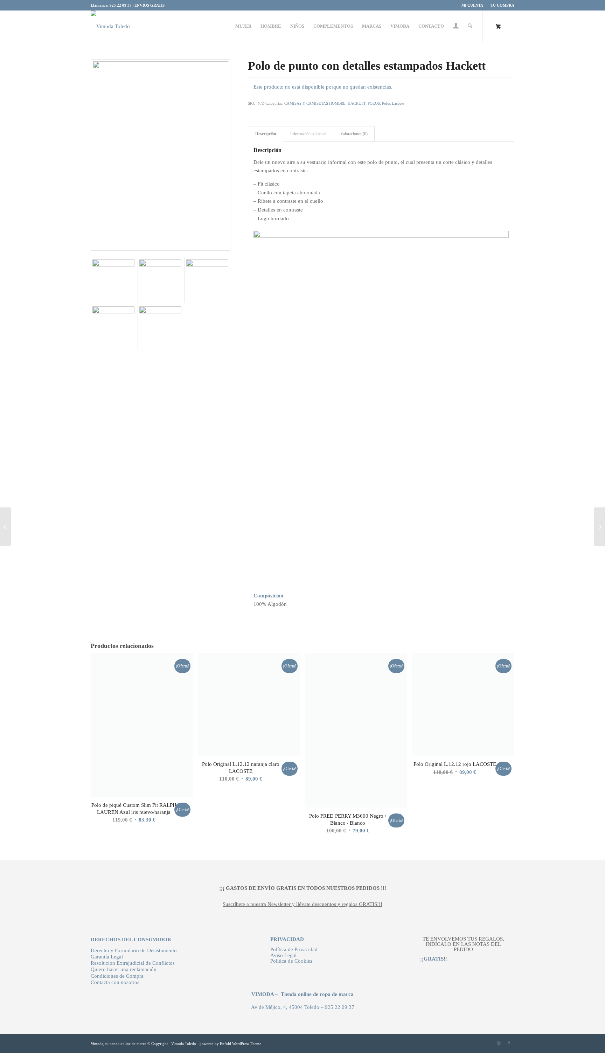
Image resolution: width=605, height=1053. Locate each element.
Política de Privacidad (294, 949)
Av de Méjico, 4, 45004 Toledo (285, 1007)
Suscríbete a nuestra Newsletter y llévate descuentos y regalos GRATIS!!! (302, 904)
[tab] (381, 595)
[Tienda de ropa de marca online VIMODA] (110, 26)
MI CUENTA (472, 5)
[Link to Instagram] (498, 1043)
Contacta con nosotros (115, 982)
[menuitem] (472, 5)
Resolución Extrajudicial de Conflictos (133, 963)
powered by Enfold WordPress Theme (230, 1043)
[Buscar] (470, 26)
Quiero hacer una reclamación (124, 969)
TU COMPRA (502, 5)
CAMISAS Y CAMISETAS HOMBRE (315, 103)
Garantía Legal (107, 957)
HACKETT (357, 103)
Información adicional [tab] (308, 133)
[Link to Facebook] (509, 1043)
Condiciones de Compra (117, 976)
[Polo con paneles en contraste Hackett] (599, 526)
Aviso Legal (283, 955)
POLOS (374, 103)
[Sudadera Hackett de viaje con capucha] (5, 526)
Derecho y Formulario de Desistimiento (134, 950)
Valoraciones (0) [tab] (354, 133)
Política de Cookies (291, 961)
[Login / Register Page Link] (455, 27)
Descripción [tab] (265, 133)
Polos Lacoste (393, 103)
